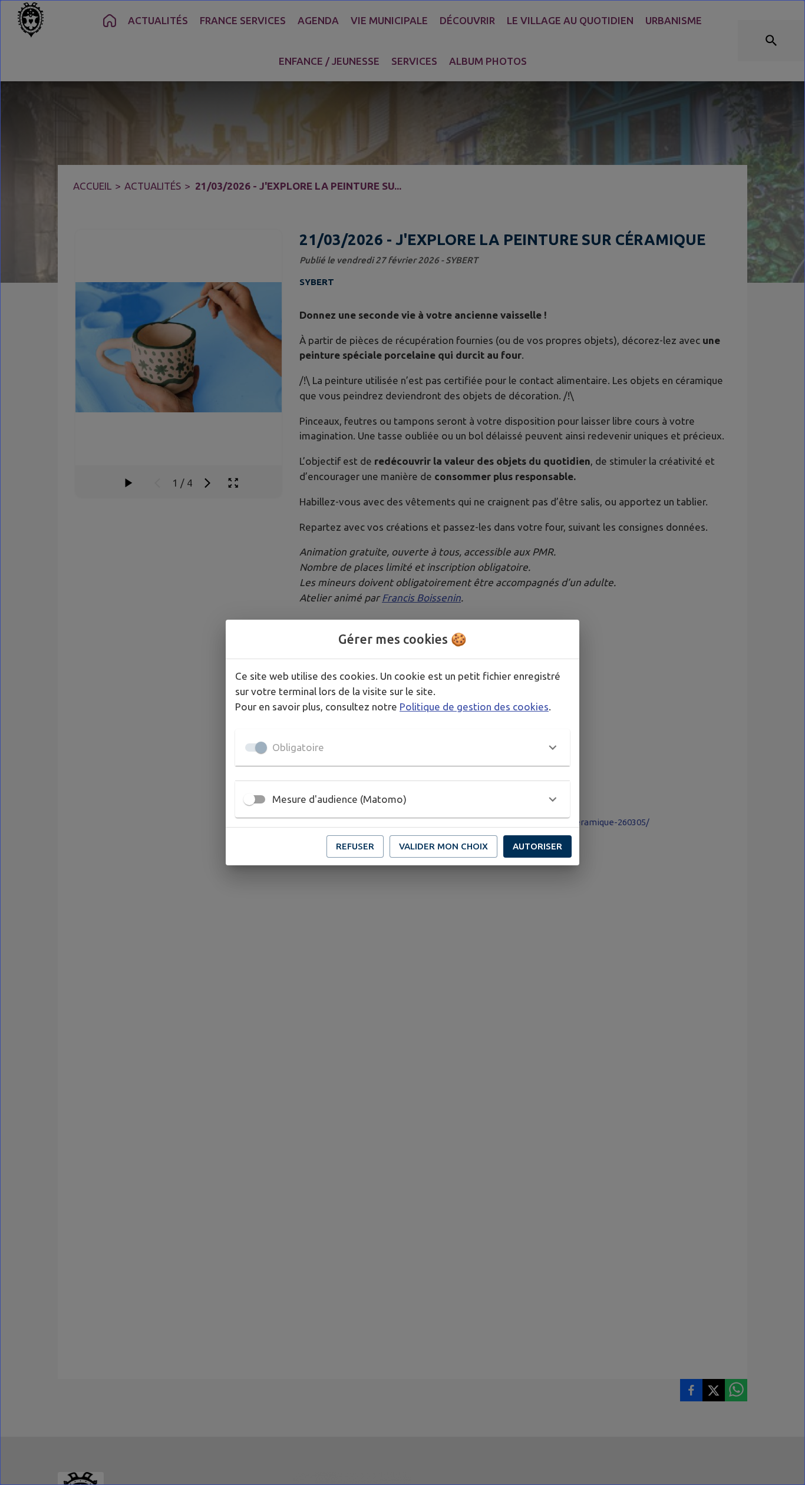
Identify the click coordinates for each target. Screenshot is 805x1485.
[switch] (249, 799)
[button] (402, 747)
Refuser (355, 846)
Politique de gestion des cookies (474, 706)
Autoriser (537, 846)
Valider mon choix (443, 846)
